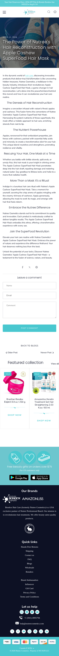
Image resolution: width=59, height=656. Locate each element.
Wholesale (29, 568)
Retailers (29, 572)
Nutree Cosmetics (22, 651)
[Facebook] (18, 631)
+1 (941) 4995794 (32, 618)
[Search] (48, 12)
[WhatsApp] (22, 612)
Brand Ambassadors (29, 580)
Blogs (29, 563)
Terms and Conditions (29, 597)
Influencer (29, 584)
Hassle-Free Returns (29, 547)
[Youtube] (24, 631)
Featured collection (25, 362)
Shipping (29, 551)
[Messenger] (27, 612)
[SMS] (32, 612)
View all (55, 363)
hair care (29, 75)
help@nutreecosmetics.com (32, 624)
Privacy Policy (29, 593)
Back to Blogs (29, 345)
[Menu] (4, 12)
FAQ (30, 559)
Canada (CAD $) (26, 648)
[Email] (37, 612)
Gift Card (29, 588)
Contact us (29, 555)
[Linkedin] (47, 631)
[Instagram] (29, 631)
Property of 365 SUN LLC (39, 651)
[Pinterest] (35, 631)
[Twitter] (12, 631)
